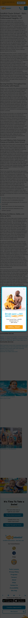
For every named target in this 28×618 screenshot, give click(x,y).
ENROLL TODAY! (14, 327)
